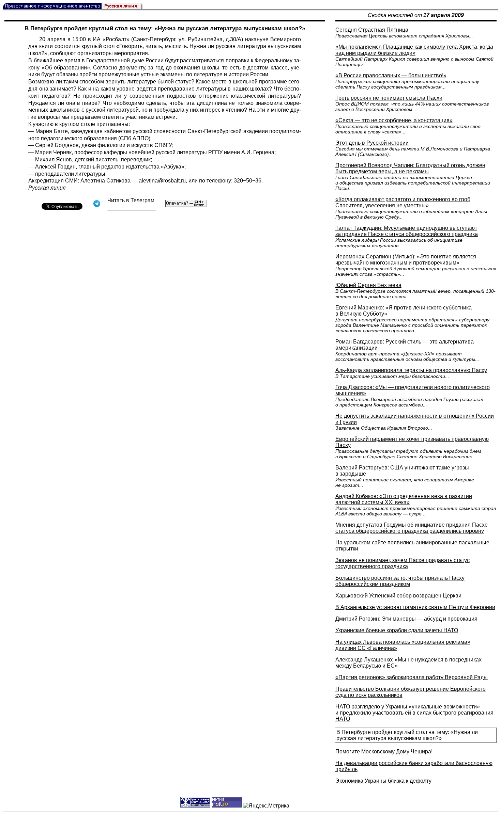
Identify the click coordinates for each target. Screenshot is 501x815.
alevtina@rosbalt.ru (162, 180)
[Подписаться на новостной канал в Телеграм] (131, 208)
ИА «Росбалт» (111, 39)
